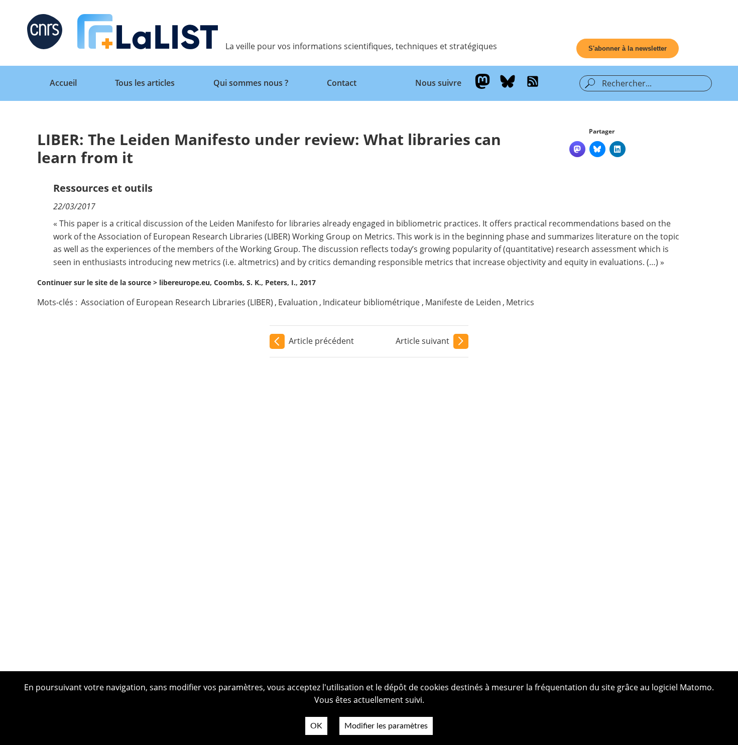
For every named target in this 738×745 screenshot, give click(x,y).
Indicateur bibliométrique (371, 302)
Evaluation (298, 302)
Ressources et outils (103, 188)
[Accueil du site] (147, 33)
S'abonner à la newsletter (627, 48)
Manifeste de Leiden (463, 302)
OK (316, 726)
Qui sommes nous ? (250, 82)
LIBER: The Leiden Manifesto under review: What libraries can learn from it (269, 148)
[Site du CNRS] (45, 33)
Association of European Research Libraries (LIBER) (177, 302)
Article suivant (422, 340)
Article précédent (321, 340)
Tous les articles (145, 82)
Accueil (63, 82)
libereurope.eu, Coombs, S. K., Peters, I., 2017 (237, 282)
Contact (341, 82)
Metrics (520, 302)
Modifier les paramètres (386, 726)
